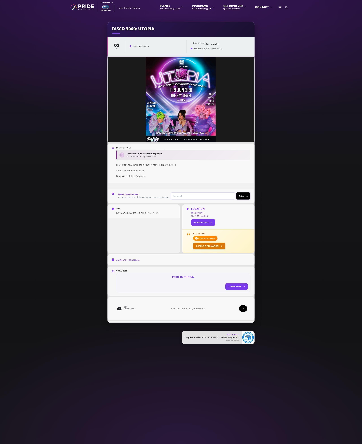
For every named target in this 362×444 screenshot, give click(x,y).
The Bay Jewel (197, 212)
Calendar (121, 260)
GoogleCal (134, 260)
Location (198, 209)
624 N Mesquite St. (200, 216)
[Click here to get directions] (243, 308)
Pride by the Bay (183, 277)
